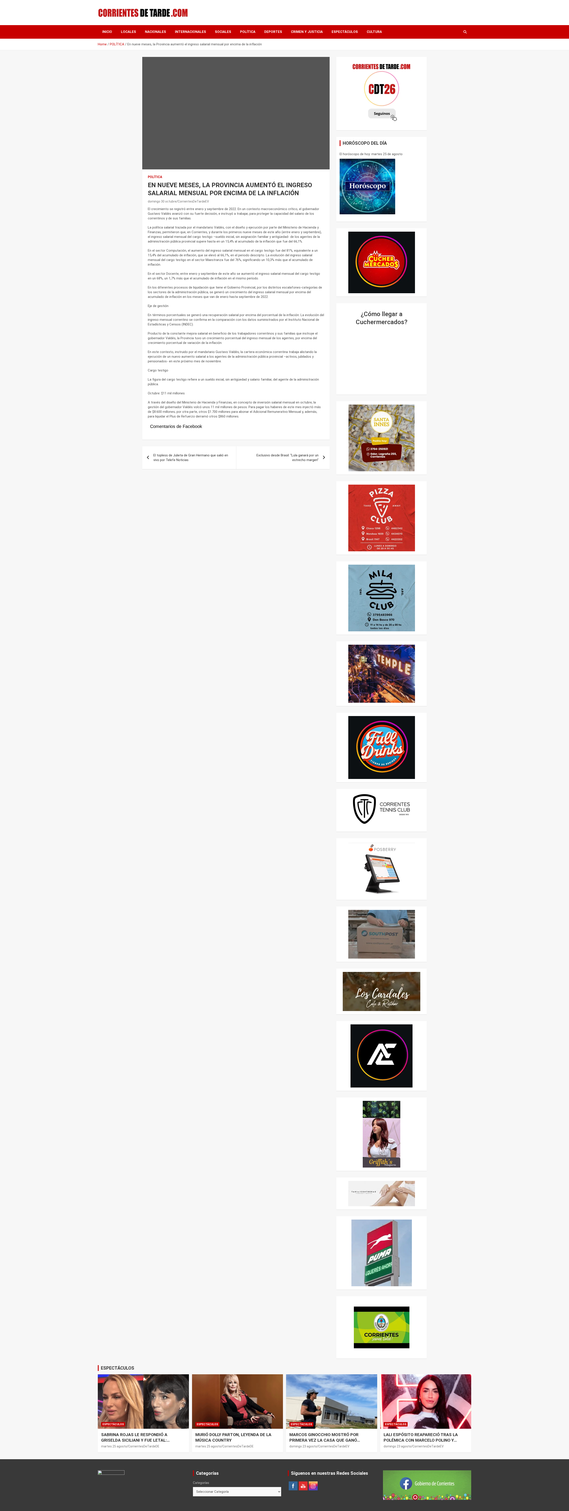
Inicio (107, 32)
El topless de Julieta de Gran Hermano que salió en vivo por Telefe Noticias (190, 457)
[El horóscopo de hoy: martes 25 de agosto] (367, 186)
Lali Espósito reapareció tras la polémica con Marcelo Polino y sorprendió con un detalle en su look (421, 1443)
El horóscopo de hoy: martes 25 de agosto (371, 154)
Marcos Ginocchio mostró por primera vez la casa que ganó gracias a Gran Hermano (324, 1440)
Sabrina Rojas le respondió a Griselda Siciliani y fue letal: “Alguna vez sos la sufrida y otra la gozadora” (142, 1443)
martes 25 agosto (114, 1446)
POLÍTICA (247, 32)
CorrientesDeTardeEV (193, 201)
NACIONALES (155, 32)
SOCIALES (223, 32)
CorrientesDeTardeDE (143, 1446)
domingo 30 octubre (162, 201)
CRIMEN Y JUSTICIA (307, 32)
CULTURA (374, 32)
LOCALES (128, 32)
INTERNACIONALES (190, 32)
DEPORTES (273, 32)
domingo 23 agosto (303, 1446)
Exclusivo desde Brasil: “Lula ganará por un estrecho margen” (287, 457)
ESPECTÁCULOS (345, 32)
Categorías (201, 1483)
